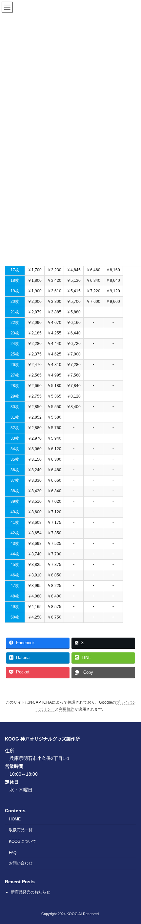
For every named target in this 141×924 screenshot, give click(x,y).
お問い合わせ (20, 863)
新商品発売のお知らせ (30, 892)
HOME (15, 819)
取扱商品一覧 (20, 830)
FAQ (12, 852)
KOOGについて (22, 841)
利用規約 (66, 709)
